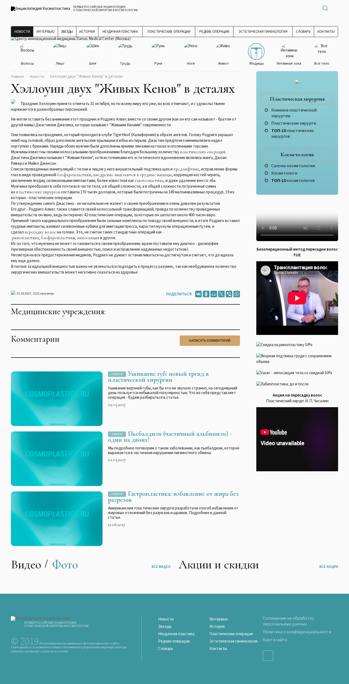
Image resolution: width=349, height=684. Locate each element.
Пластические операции (169, 31)
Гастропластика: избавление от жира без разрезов (173, 497)
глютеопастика (149, 180)
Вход (335, 8)
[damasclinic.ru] (71, 39)
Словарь (303, 31)
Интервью (46, 31)
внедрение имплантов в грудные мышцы (132, 175)
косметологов (293, 180)
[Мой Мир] (213, 294)
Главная (17, 76)
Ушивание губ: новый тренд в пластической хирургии (158, 377)
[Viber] (229, 294)
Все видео (161, 566)
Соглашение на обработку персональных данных (288, 621)
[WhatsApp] (236, 294)
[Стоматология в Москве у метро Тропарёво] (297, 220)
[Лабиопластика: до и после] (297, 384)
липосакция (88, 238)
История (87, 31)
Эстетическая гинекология (263, 31)
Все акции (328, 566)
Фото (65, 564)
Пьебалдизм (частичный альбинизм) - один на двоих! (170, 437)
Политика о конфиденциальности (297, 632)
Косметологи (284, 173)
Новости (22, 31)
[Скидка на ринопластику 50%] (297, 345)
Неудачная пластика (120, 31)
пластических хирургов (38, 192)
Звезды (67, 31)
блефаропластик (57, 238)
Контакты (326, 31)
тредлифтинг (186, 169)
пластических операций (202, 152)
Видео (26, 564)
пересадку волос (40, 232)
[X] (221, 294)
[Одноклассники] (206, 294)
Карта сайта (275, 640)
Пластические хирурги (293, 123)
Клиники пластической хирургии (294, 113)
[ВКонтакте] (198, 294)
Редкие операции (214, 31)
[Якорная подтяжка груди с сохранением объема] (297, 359)
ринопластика (25, 238)
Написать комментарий (209, 340)
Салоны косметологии (293, 166)
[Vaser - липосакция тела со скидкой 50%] (297, 373)
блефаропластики (74, 175)
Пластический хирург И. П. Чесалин (297, 401)
